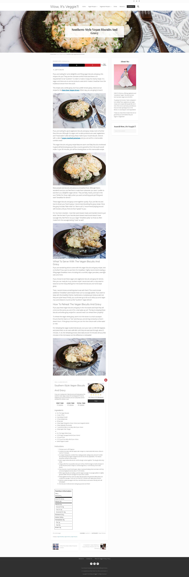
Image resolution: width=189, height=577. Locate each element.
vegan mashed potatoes (71, 138)
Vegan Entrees (67, 536)
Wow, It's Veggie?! (64, 6)
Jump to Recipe (59, 70)
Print (96, 401)
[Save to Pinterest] (93, 65)
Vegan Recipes (74, 536)
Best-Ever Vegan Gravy (70, 90)
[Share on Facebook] (61, 65)
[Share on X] (77, 65)
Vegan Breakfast (60, 536)
